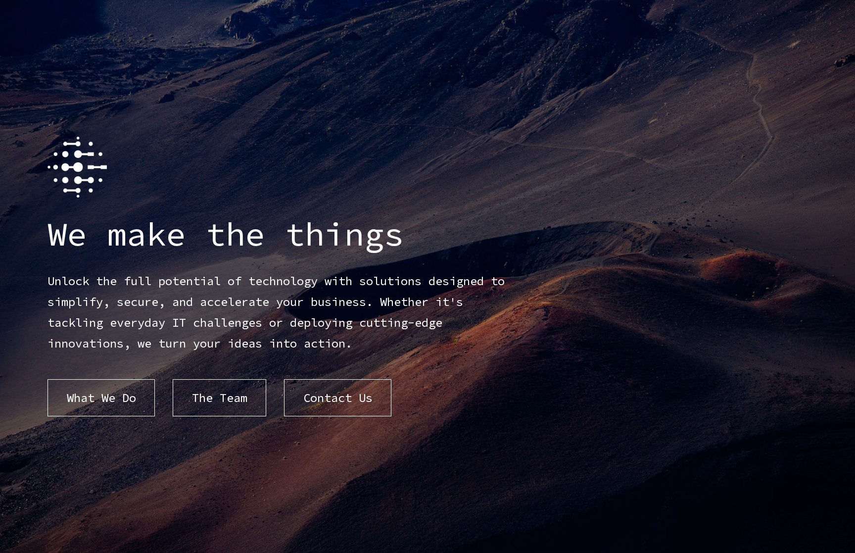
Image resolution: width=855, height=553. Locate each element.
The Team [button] (219, 397)
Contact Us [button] (338, 397)
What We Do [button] (101, 397)
